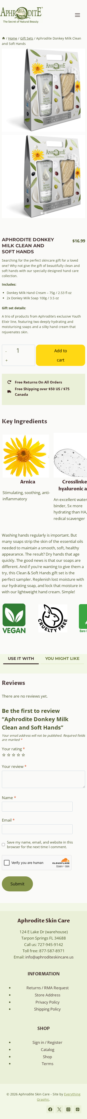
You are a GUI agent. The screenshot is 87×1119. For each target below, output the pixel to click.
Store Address (47, 995)
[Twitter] (59, 1109)
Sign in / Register (47, 1042)
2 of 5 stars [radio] (9, 755)
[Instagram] (68, 1109)
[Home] (3, 38)
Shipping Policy (47, 1009)
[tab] (42, 213)
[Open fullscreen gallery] (80, 213)
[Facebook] (50, 1109)
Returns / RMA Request (47, 987)
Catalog (47, 1049)
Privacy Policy (47, 1002)
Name (9, 797)
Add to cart (60, 355)
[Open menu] (80, 15)
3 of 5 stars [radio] (14, 755)
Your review (14, 766)
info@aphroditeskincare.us (49, 957)
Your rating (13, 748)
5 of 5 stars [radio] (23, 755)
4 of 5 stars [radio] (18, 755)
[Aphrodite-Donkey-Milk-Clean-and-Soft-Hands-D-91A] (43, 90)
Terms (47, 1063)
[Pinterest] (77, 1109)
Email (8, 820)
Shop (47, 1056)
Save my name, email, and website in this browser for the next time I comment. (40, 844)
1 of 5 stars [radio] (4, 755)
